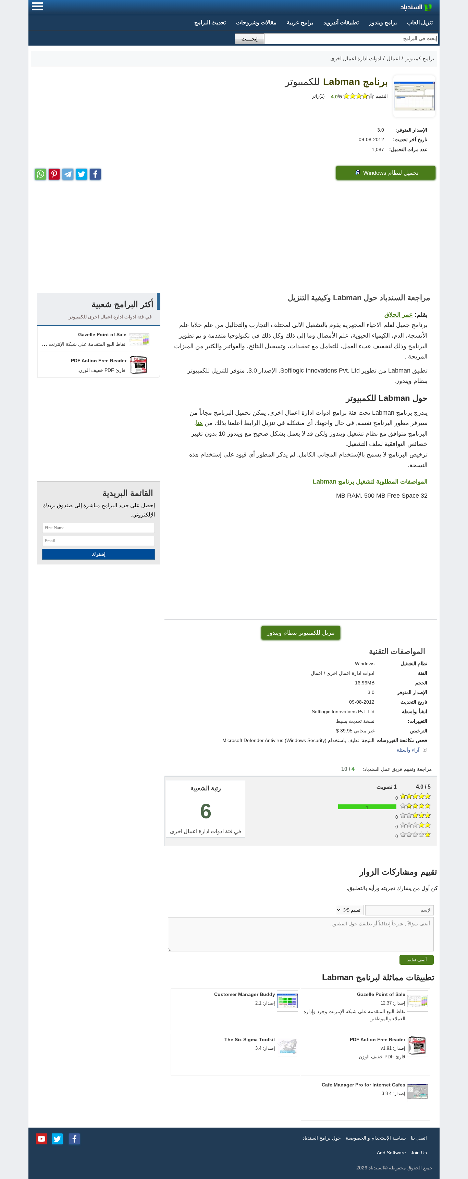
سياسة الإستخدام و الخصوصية (376, 1138)
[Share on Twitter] (81, 172)
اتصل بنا (419, 1138)
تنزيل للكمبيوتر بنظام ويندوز (301, 633)
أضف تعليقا (416, 959)
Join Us (419, 1152)
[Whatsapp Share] (40, 172)
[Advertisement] (234, 238)
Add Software (391, 1152)
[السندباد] (398, 8)
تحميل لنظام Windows (390, 173)
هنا (199, 423)
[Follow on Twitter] (57, 1138)
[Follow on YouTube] (41, 1138)
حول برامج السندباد (322, 1138)
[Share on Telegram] (68, 172)
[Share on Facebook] (95, 172)
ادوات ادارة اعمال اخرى (197, 831)
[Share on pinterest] (54, 172)
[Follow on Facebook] (74, 1138)
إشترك (99, 554)
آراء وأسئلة (409, 750)
